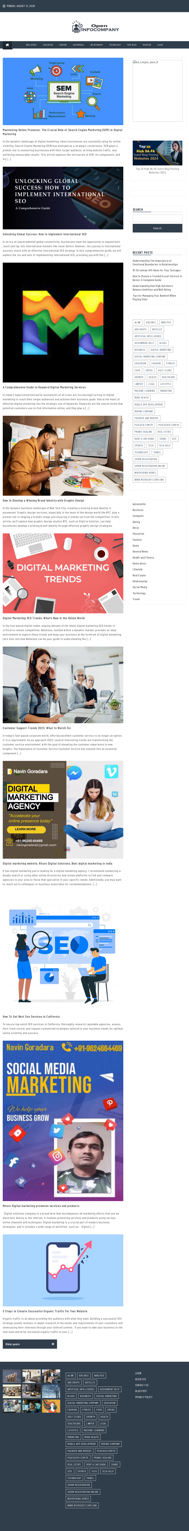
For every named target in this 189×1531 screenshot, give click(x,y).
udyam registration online (150, 465)
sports (139, 445)
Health (153, 377)
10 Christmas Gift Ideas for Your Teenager (157, 270)
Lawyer (139, 383)
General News (140, 551)
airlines (151, 322)
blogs (163, 342)
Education (48, 44)
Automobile (78, 44)
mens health (142, 397)
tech (151, 445)
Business (138, 509)
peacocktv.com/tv (168, 424)
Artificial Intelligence (148, 336)
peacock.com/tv (144, 424)
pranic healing (143, 431)
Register (147, 44)
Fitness (170, 363)
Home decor (140, 563)
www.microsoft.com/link (149, 479)
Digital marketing (161, 349)
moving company (144, 411)
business (140, 349)
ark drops (141, 329)
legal (151, 383)
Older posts (13, 1344)
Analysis (166, 322)
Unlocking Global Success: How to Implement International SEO (45, 234)
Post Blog (131, 44)
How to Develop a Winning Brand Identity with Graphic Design (43, 500)
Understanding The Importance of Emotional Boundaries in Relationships (155, 262)
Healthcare (168, 377)
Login (160, 44)
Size (174, 438)
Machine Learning (145, 390)
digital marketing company (150, 356)
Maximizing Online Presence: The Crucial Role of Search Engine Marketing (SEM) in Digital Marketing (63, 132)
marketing (166, 390)
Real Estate (31, 44)
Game (136, 545)
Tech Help (165, 445)
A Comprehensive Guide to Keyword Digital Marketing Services (44, 387)
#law (138, 322)
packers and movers (147, 418)
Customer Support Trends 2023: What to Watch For (37, 728)
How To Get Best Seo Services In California (31, 1016)
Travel (157, 452)
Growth (139, 377)
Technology (115, 44)
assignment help (144, 342)
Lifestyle (165, 383)
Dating (136, 521)
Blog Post (141, 1391)
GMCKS (149, 370)
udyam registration (146, 459)
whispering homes (145, 472)
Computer (138, 515)
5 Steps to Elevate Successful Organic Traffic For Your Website (45, 1311)
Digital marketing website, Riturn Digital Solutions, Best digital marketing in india (57, 863)
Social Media (140, 587)
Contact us (142, 1385)
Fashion (63, 44)
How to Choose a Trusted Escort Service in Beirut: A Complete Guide (157, 277)
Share (162, 438)
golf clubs (165, 370)
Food (137, 370)
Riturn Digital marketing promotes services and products (41, 1206)
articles (157, 329)
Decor (136, 527)
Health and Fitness (143, 557)
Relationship (97, 44)
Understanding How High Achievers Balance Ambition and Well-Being (153, 287)
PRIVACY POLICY (144, 1397)
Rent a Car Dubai (144, 438)
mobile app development (149, 404)
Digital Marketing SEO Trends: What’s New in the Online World (44, 618)
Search (138, 209)
